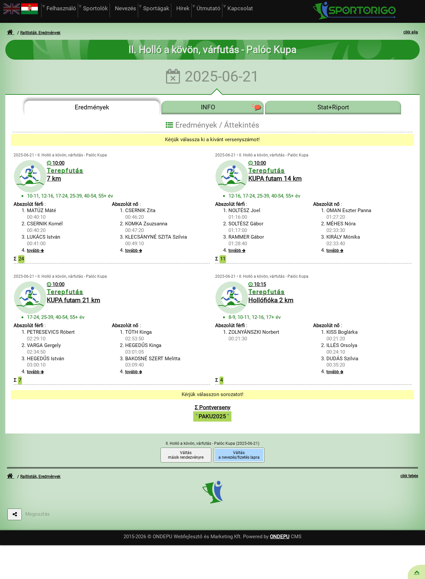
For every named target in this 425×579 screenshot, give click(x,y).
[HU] (29, 13)
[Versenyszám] (416, 572)
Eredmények (92, 107)
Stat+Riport (333, 107)
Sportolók (95, 8)
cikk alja (410, 32)
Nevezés (125, 8)
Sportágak (156, 8)
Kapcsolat (240, 8)
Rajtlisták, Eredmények (40, 32)
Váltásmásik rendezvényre (186, 455)
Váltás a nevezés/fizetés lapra (239, 455)
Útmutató (208, 8)
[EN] (11, 13)
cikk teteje (409, 476)
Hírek (183, 8)
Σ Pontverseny (212, 412)
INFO (227, 107)
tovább (33, 250)
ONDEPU (280, 537)
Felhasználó (61, 8)
